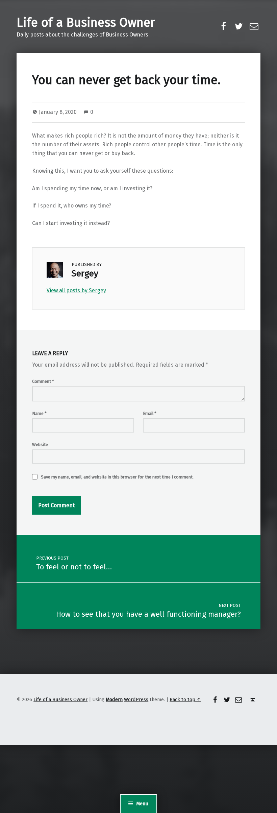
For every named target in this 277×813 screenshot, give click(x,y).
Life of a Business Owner (86, 22)
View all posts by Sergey (76, 290)
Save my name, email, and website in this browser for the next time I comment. (117, 476)
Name (39, 413)
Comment (43, 381)
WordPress (136, 699)
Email (149, 413)
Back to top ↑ (185, 699)
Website (40, 444)
